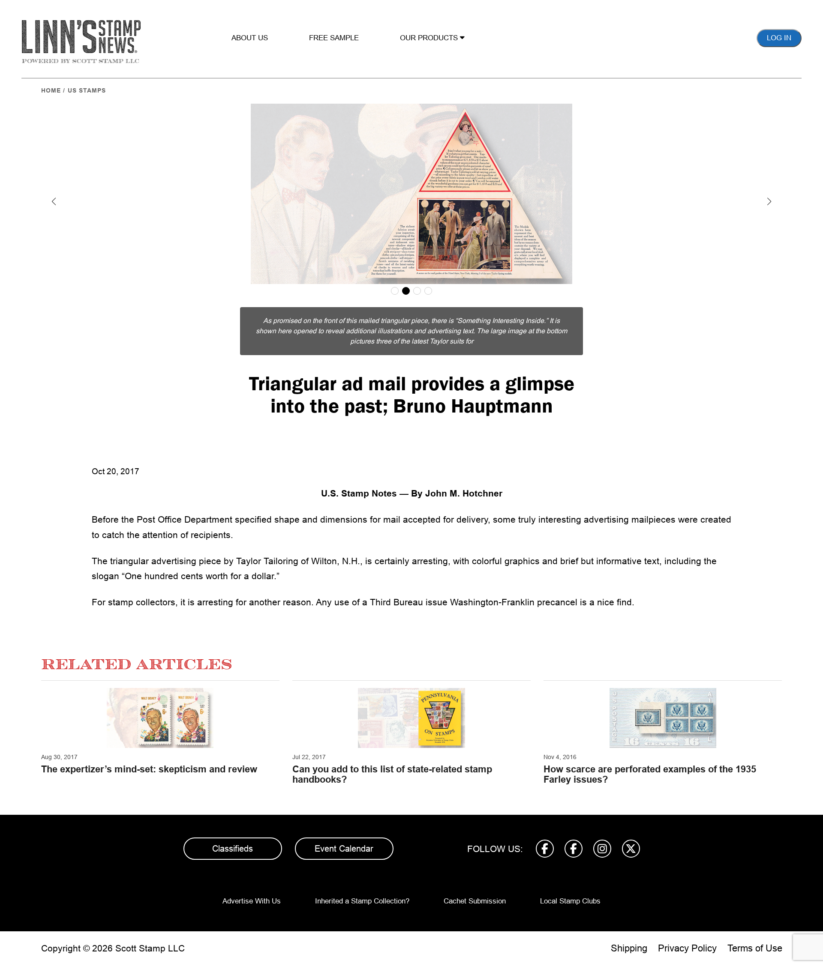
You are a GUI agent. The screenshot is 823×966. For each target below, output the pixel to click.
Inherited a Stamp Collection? (362, 901)
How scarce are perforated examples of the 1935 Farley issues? (650, 774)
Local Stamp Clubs (570, 901)
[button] (54, 201)
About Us (249, 38)
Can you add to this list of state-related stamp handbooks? (392, 774)
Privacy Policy (687, 948)
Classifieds (232, 848)
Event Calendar (344, 848)
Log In (779, 38)
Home (51, 90)
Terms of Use (754, 948)
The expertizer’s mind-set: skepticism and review (149, 769)
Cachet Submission (475, 901)
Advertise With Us (251, 901)
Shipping (629, 948)
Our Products (430, 38)
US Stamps (87, 90)
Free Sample (334, 38)
